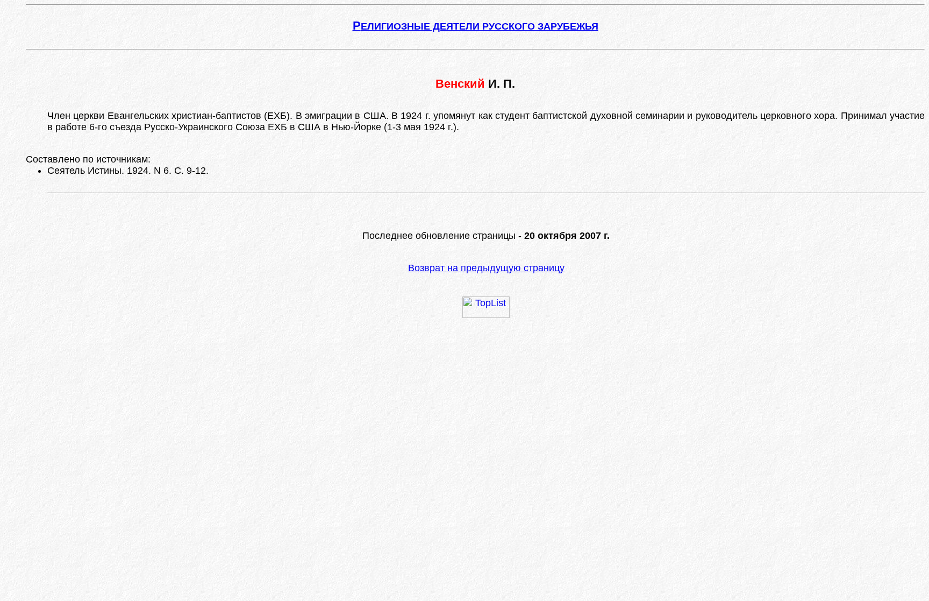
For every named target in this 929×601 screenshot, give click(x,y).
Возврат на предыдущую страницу (486, 268)
